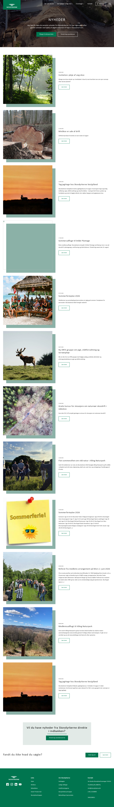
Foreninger (79, 4)
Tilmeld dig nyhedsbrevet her (57, 738)
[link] (12, 5)
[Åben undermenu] (72, 4)
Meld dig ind (91, 755)
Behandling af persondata (66, 795)
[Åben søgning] (109, 4)
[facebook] (8, 784)
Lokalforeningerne (64, 788)
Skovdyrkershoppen (36, 795)
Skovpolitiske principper (65, 792)
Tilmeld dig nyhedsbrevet (68, 34)
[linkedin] (16, 784)
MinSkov (101, 4)
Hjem (32, 781)
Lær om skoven (49, 4)
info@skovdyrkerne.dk (94, 788)
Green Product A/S (36, 792)
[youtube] (20, 784)
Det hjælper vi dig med (64, 4)
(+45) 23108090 (92, 792)
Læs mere (105, 755)
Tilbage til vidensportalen (46, 34)
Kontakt (89, 4)
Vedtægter (62, 781)
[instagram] (12, 784)
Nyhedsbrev (34, 788)
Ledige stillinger (63, 785)
